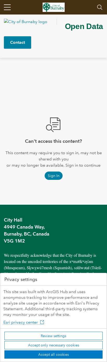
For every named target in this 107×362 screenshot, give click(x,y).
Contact (17, 42)
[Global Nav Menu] (7, 7)
